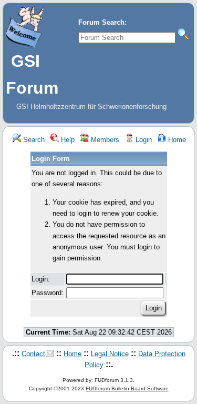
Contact (33, 354)
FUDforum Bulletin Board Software (127, 388)
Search (33, 140)
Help (67, 140)
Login (142, 140)
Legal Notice (110, 354)
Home (176, 140)
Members (104, 140)
